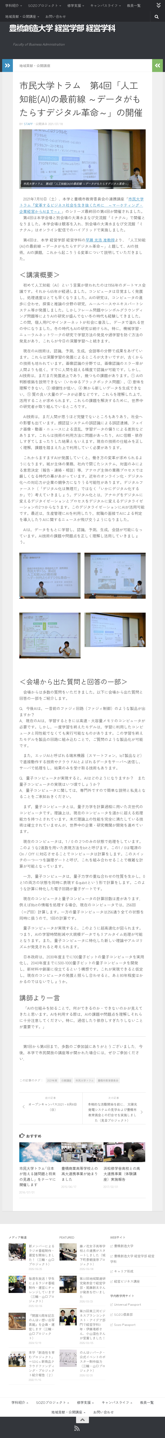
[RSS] (77, 1428)
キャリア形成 (123, 1271)
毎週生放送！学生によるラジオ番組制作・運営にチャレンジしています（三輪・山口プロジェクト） (42, 1289)
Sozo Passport (125, 1324)
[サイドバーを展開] (7, 65)
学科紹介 (12, 5)
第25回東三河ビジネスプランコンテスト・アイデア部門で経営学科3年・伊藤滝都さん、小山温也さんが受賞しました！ (92, 1324)
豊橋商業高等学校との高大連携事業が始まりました (79, 1174)
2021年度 (52, 1080)
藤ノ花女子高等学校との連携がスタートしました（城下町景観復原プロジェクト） (92, 1255)
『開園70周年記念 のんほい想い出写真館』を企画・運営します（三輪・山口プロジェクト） (43, 1326)
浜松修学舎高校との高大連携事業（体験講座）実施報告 (122, 1174)
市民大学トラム (85, 1080)
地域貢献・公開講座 (20, 16)
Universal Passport (127, 1304)
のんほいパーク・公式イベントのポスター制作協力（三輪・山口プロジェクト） (92, 1361)
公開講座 (66, 1080)
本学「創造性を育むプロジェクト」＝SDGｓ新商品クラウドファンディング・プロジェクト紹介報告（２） (42, 1363)
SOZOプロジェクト (43, 5)
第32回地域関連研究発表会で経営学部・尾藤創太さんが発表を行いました (92, 1287)
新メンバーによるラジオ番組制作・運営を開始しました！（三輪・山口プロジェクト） (42, 1255)
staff (28, 124)
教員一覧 (134, 5)
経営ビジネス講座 (127, 1281)
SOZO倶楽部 (123, 1314)
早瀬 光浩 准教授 (100, 240)
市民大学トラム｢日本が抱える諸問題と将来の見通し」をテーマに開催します (37, 1176)
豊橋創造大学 (123, 1246)
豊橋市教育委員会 (108, 1080)
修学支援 (74, 5)
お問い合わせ (55, 16)
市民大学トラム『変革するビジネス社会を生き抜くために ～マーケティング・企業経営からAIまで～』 (81, 205)
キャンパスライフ (104, 5)
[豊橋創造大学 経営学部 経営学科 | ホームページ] (62, 28)
